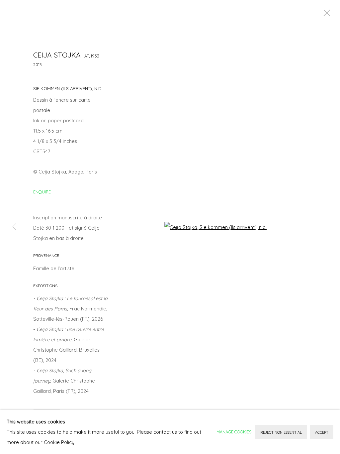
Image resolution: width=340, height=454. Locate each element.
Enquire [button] (42, 191)
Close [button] (325, 15)
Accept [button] (321, 432)
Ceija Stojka (57, 55)
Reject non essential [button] (281, 432)
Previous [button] (14, 227)
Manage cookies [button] (233, 431)
